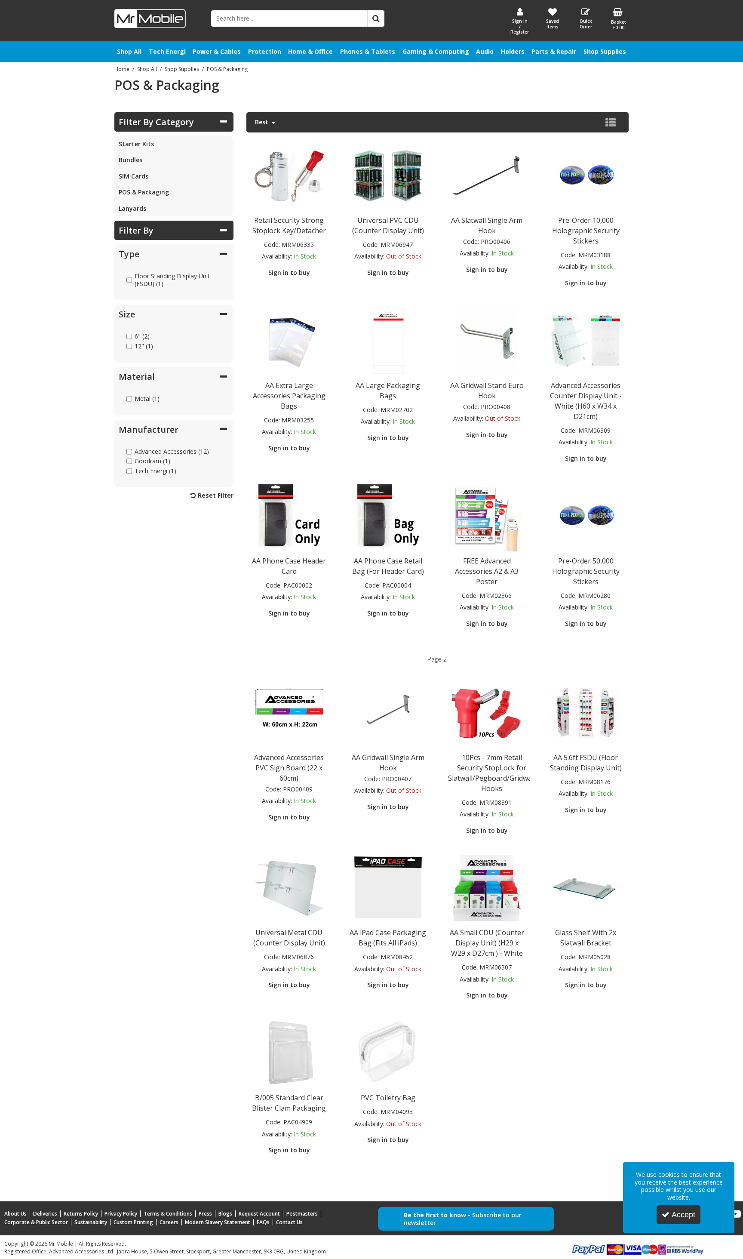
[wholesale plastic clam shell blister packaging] (289, 1053)
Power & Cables (217, 51)
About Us (15, 1213)
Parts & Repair (553, 51)
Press (205, 1213)
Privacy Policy (120, 1213)
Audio (485, 51)
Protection (264, 51)
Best (262, 122)
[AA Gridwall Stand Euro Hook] (487, 340)
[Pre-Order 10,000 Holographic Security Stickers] (585, 175)
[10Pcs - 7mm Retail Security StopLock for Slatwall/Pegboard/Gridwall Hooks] (487, 712)
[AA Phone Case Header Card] (289, 515)
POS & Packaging (144, 192)
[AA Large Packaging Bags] (388, 340)
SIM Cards (133, 176)
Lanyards (132, 208)
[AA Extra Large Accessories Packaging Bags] (289, 340)
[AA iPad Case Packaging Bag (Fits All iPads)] (388, 887)
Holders (513, 51)
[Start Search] (376, 18)
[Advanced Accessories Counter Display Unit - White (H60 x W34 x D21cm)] (585, 340)
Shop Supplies (604, 51)
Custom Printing (133, 1222)
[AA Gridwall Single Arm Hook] (388, 712)
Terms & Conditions (168, 1213)
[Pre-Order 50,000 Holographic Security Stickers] (585, 515)
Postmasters (302, 1213)
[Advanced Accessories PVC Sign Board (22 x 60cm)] (289, 712)
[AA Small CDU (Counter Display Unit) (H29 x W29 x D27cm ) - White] (487, 887)
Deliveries (45, 1213)
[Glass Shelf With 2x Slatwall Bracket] (585, 887)
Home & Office (310, 51)
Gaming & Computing (435, 51)
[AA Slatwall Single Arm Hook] (487, 175)
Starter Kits (136, 144)
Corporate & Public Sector (36, 1222)
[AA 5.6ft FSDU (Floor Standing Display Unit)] (585, 712)
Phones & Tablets (367, 51)
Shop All (129, 51)
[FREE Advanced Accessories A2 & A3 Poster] (487, 515)
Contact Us (289, 1222)
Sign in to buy (289, 272)
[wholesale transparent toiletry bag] (388, 1053)
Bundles (130, 160)
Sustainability (90, 1222)
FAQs (263, 1222)
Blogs (225, 1213)
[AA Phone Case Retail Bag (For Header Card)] (388, 515)
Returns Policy (81, 1213)
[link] (735, 1214)
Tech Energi (167, 51)
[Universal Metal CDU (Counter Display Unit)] (289, 887)
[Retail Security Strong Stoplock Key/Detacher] (289, 175)
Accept (683, 1214)
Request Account (259, 1213)
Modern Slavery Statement (217, 1222)
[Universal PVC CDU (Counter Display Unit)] (388, 175)
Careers (169, 1222)
